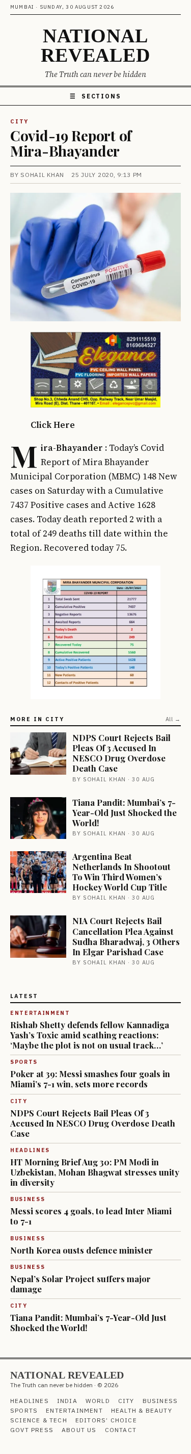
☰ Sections (95, 96)
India (67, 1401)
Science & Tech (38, 1420)
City (19, 121)
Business (160, 1401)
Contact (121, 1430)
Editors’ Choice (106, 1420)
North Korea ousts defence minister (81, 1250)
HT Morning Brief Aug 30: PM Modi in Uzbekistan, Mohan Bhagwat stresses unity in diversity (94, 1172)
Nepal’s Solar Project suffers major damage (80, 1283)
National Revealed (95, 45)
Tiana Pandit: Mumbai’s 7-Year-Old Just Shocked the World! (124, 812)
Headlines (29, 1401)
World (98, 1401)
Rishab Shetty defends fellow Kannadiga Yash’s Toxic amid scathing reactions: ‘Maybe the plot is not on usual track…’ (89, 1035)
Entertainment (74, 1410)
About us (79, 1430)
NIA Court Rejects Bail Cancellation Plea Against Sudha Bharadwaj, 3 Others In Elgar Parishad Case (126, 936)
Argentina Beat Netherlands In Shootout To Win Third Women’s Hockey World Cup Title (121, 871)
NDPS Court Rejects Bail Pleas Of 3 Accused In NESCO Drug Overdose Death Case (121, 753)
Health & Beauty (141, 1410)
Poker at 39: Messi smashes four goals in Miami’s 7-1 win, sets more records (90, 1078)
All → (173, 719)
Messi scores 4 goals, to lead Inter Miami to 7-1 (91, 1216)
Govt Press (31, 1430)
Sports (24, 1410)
